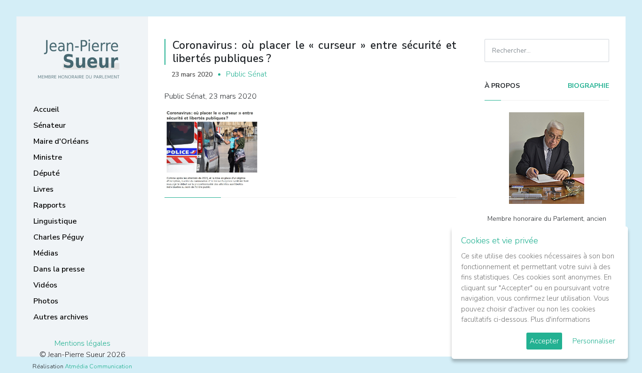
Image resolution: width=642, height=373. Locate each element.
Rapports (49, 205)
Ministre (47, 157)
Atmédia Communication (98, 366)
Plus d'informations (560, 319)
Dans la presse (59, 269)
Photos (45, 301)
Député (46, 173)
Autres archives (60, 317)
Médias (45, 253)
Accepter (544, 341)
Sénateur (49, 125)
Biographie (587, 85)
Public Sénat (246, 74)
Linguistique (55, 221)
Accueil (46, 109)
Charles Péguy (58, 237)
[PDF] (447, 74)
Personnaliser (593, 341)
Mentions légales (82, 343)
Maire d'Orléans (61, 141)
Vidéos (45, 285)
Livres (43, 189)
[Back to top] (613, 344)
